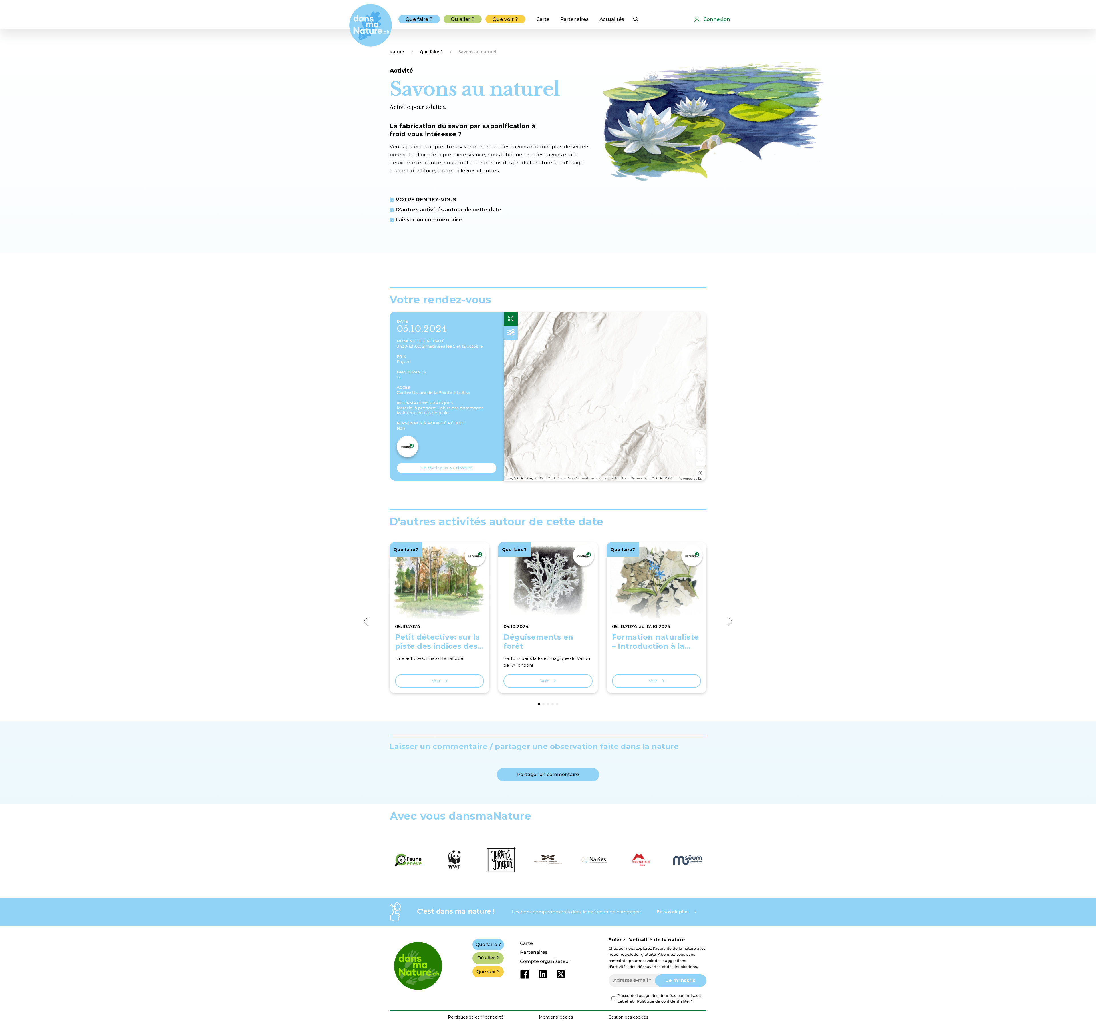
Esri (701, 478)
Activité (401, 70)
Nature (397, 51)
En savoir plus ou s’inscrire (446, 468)
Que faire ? (431, 51)
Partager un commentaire (548, 774)
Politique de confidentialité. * (664, 1001)
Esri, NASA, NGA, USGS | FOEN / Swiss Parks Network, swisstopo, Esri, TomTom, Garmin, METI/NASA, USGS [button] (590, 478)
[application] (605, 396)
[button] (700, 452)
